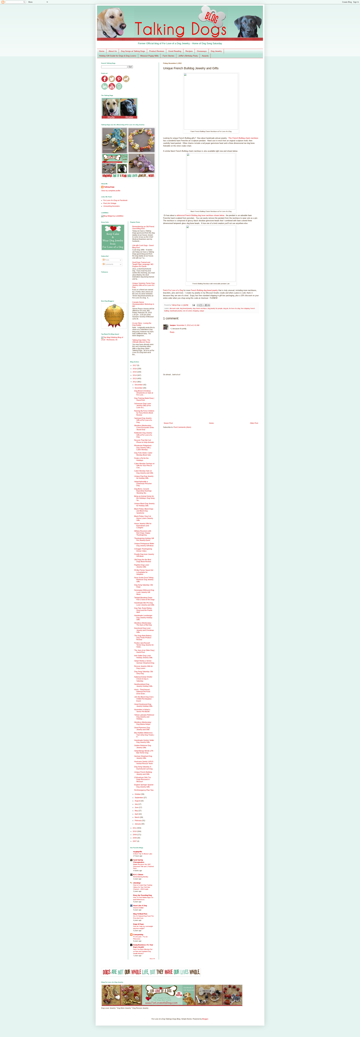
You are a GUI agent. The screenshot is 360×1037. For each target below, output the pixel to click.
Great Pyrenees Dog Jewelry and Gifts (142, 729)
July (136, 804)
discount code (174, 308)
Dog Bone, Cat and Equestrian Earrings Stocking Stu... (143, 491)
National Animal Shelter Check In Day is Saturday (143, 679)
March (137, 817)
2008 (135, 838)
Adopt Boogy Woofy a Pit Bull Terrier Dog (143, 752)
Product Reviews (156, 51)
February (138, 821)
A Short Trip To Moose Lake (142, 854)
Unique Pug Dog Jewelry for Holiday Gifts (143, 477)
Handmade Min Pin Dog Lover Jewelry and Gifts (144, 604)
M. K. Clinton (138, 875)
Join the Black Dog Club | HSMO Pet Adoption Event (144, 699)
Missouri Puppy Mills (149, 56)
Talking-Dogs (109, 187)
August (137, 801)
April (137, 814)
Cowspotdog (138, 935)
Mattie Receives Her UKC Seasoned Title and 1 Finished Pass (143, 866)
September (139, 798)
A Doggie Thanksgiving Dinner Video (143, 550)
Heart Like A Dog (140, 906)
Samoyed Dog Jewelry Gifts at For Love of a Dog (143, 420)
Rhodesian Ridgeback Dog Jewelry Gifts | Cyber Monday (142, 448)
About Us (113, 51)
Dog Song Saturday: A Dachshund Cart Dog (143, 768)
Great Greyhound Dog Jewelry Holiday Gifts (143, 705)
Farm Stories (168, 56)
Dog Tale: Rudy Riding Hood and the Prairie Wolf (143, 610)
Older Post (254, 423)
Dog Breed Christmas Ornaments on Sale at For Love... (143, 393)
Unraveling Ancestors (111, 206)
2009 (135, 835)
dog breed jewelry (186, 308)
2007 (135, 841)
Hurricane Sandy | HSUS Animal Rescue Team (143, 763)
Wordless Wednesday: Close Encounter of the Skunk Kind (144, 428)
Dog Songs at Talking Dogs (133, 51)
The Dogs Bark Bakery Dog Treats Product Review (142, 638)
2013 (135, 379)
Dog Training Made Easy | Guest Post (144, 399)
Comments (108, 264)
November (139, 388)
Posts (106, 260)
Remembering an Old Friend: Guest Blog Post (143, 228)
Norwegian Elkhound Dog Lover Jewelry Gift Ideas (144, 592)
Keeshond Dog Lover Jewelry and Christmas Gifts (144, 630)
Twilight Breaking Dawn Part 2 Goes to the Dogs (144, 599)
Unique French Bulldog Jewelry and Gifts (143, 773)
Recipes (189, 51)
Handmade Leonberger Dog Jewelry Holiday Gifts (143, 618)
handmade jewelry (176, 311)
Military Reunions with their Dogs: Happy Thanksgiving (142, 533)
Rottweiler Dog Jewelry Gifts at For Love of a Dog (143, 435)
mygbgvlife (137, 852)
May (136, 811)
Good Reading (174, 51)
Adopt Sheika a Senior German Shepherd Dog (144, 662)
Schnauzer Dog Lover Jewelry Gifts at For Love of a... (142, 406)
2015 (135, 372)
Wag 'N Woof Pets (140, 914)
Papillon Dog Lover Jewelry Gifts (141, 566)
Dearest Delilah (138, 908)
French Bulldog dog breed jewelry (204, 290)
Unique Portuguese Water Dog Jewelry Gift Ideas (144, 545)
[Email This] (198, 305)
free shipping (245, 308)
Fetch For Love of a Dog (173, 290)
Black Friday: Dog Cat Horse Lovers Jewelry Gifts (143, 518)
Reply (172, 332)
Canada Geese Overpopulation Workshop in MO (143, 304)
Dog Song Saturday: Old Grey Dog (143, 673)
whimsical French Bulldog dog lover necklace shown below (200, 215)
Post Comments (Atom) (182, 427)
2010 (135, 831)
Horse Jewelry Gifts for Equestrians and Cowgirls (142, 526)
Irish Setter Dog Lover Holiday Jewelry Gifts (143, 657)
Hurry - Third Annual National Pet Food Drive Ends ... (142, 692)
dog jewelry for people (215, 308)
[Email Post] (193, 305)
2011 (135, 828)
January (138, 824)
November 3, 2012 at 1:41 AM (188, 325)
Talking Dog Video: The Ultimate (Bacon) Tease (141, 341)
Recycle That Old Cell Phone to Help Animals (144, 441)
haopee (173, 325)
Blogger (205, 1019)
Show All (152, 958)
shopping (196, 311)
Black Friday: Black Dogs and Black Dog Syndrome (143, 511)
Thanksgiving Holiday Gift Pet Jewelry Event (144, 539)
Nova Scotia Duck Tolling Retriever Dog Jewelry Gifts (143, 580)
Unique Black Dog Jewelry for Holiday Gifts (144, 505)
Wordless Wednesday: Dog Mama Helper (142, 723)
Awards (205, 56)
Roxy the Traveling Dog (142, 895)
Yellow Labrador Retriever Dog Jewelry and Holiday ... (144, 717)
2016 (135, 369)
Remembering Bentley (140, 877)
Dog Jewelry (216, 51)
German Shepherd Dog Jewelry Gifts (143, 757)
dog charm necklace (200, 308)
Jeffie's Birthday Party (188, 56)
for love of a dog (234, 308)
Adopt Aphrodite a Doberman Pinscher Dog (143, 484)
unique (202, 311)
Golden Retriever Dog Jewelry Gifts (142, 746)
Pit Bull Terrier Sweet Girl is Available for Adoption (143, 572)
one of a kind (187, 311)
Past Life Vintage (109, 203)
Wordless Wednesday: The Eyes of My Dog (143, 624)
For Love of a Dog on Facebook (115, 200)
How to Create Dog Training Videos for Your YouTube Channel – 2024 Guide (142, 887)
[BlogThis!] (200, 305)
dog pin (225, 308)
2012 (135, 382)
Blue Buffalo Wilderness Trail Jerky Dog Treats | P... (144, 735)
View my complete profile (110, 191)
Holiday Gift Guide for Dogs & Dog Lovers (117, 56)
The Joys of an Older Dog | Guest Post (144, 651)
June (137, 807)
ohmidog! (137, 883)
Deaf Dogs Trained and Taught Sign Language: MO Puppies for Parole (142, 264)
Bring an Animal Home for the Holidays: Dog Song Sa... (144, 498)
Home (101, 51)
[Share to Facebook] (206, 305)
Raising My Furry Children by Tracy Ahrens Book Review (144, 413)
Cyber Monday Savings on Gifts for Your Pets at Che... (144, 466)
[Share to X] (203, 305)
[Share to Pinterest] (208, 305)
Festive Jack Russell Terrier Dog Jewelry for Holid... (144, 645)
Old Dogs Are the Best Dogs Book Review (142, 561)
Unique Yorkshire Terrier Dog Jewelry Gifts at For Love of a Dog (143, 285)
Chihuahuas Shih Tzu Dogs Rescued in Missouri (142, 779)
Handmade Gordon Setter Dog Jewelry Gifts (144, 741)
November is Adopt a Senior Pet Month (142, 711)
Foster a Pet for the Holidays (141, 459)
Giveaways (202, 51)
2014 (135, 375)
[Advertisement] (211, 399)
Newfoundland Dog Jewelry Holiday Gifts (143, 685)
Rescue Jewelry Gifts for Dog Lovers (143, 667)
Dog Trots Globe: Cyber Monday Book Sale (143, 454)
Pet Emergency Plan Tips (144, 790)
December (139, 385)
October (138, 794)
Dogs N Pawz (138, 924)
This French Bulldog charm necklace (243, 138)
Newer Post (168, 423)
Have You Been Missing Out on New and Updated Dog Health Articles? (142, 951)
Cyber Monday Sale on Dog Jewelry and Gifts (143, 472)
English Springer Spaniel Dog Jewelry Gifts (143, 786)
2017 (135, 365)
